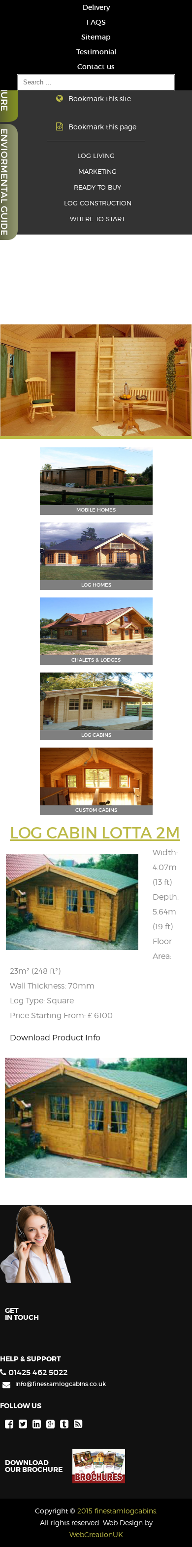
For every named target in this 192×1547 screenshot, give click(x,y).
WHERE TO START (97, 219)
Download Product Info (55, 1037)
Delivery (96, 7)
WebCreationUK (96, 1534)
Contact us (96, 66)
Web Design (123, 1522)
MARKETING (97, 171)
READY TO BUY (97, 187)
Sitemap (96, 37)
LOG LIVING (96, 156)
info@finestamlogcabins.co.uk (60, 1384)
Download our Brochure (34, 1465)
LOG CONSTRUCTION (97, 203)
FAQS (96, 22)
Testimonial (96, 51)
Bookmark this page (102, 126)
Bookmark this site (99, 98)
